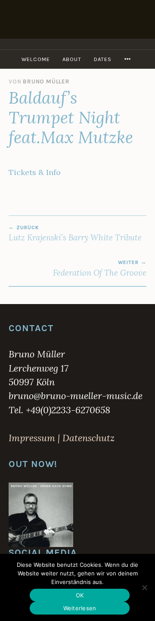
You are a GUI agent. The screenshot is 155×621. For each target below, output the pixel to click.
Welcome (36, 59)
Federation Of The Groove (99, 268)
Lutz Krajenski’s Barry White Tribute (75, 233)
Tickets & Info (35, 172)
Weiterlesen (79, 608)
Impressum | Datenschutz (62, 438)
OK (80, 595)
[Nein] (144, 587)
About (71, 59)
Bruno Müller (46, 81)
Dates (103, 59)
